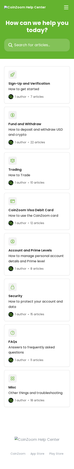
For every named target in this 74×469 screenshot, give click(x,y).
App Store (37, 454)
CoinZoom (17, 454)
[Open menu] (66, 7)
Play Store (56, 454)
